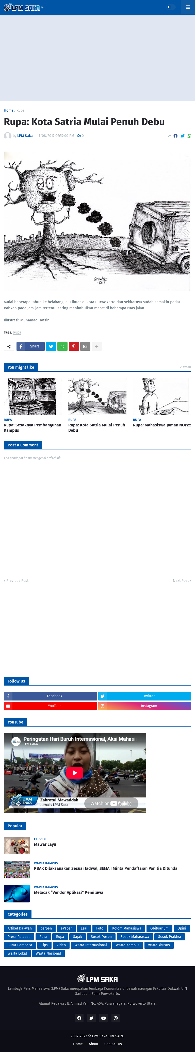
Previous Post (17, 581)
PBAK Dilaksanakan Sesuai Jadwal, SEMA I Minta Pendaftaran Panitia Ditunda (105, 868)
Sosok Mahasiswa (135, 937)
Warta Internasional (91, 945)
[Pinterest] (74, 346)
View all (185, 367)
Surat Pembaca (20, 945)
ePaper (66, 928)
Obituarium (159, 928)
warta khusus (159, 945)
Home (8, 110)
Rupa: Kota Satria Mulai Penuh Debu (96, 428)
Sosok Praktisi (169, 937)
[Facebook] (175, 136)
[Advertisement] (97, 58)
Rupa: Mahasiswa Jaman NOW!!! (162, 425)
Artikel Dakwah (20, 928)
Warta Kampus (127, 945)
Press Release (19, 937)
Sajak (77, 937)
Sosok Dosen (101, 937)
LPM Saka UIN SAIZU (108, 1036)
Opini (181, 928)
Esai (84, 928)
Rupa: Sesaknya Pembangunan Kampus (32, 428)
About (93, 1044)
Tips (44, 945)
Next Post (181, 581)
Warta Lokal (17, 953)
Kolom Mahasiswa (126, 928)
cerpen (46, 928)
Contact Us (113, 1044)
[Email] (85, 346)
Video (61, 945)
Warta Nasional (48, 953)
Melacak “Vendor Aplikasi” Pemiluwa (68, 892)
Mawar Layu (45, 844)
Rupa (21, 110)
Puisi (43, 937)
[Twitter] (183, 136)
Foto (99, 928)
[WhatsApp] (189, 136)
